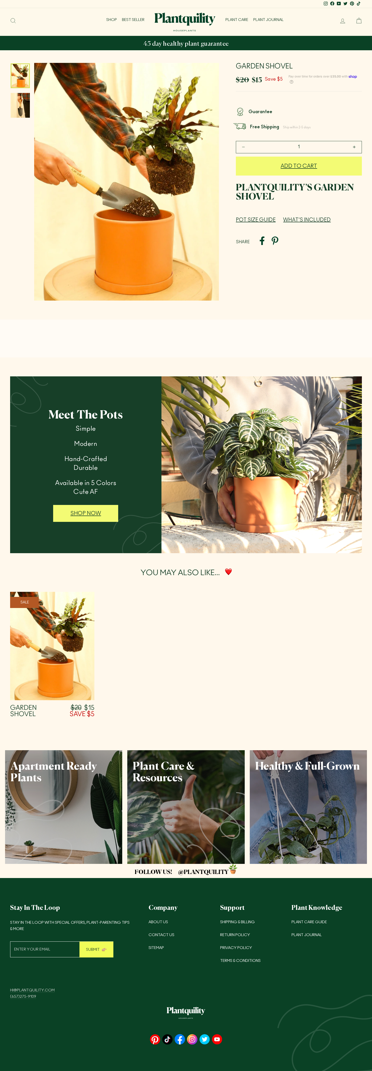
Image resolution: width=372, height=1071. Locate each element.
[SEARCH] (13, 20)
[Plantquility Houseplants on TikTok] (167, 1039)
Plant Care (236, 20)
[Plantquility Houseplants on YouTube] (217, 1039)
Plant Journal (268, 20)
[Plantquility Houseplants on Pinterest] (155, 1039)
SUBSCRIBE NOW (241, 44)
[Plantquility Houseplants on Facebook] (180, 1039)
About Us (158, 922)
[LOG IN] (340, 20)
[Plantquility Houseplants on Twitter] (204, 1039)
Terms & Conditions (240, 961)
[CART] (356, 20)
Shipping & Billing (237, 922)
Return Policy (235, 935)
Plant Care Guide (309, 922)
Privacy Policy (236, 948)
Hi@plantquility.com (32, 990)
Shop (111, 20)
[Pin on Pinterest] (275, 241)
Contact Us (161, 935)
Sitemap (156, 948)
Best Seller (133, 20)
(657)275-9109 (23, 997)
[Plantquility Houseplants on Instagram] (192, 1039)
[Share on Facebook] (262, 241)
